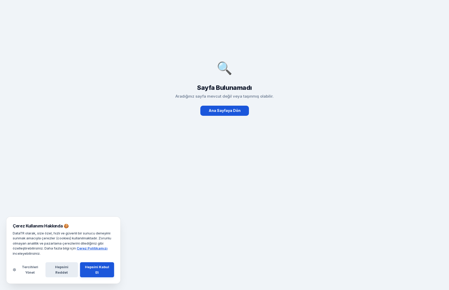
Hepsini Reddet (61, 269)
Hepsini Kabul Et (97, 269)
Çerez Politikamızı (92, 248)
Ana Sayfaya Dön (225, 110)
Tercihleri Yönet (30, 269)
